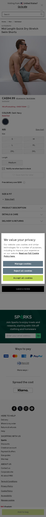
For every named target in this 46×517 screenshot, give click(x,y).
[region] (23, 258)
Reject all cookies (23, 271)
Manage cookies (23, 263)
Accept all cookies (23, 278)
